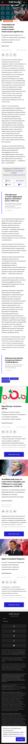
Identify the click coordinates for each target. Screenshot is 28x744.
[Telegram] (14, 626)
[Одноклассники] (14, 641)
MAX (23, 168)
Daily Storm (14, 2)
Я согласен (20, 739)
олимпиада (5, 378)
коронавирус (14, 378)
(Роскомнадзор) (22, 652)
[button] (2, 3)
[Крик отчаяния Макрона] (3, 582)
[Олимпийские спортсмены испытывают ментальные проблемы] (3, 54)
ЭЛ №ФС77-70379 (15, 653)
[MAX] (14, 645)
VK (24, 175)
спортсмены (6, 381)
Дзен (20, 175)
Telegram (15, 175)
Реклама (5, 621)
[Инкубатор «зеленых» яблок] (3, 431)
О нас (4, 618)
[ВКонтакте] (14, 636)
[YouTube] (14, 631)
